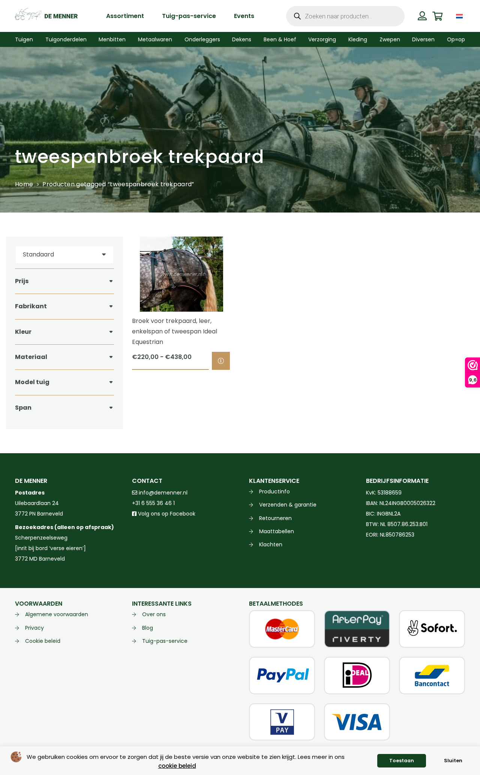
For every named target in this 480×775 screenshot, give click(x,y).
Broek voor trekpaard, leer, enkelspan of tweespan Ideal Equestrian (174, 331)
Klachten (270, 544)
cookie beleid (177, 766)
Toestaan (401, 760)
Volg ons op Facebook (165, 513)
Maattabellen (276, 531)
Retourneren (275, 518)
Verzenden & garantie (287, 504)
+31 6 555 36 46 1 (153, 503)
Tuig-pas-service (165, 641)
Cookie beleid (42, 641)
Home (24, 184)
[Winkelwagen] (437, 16)
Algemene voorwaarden (56, 614)
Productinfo (274, 491)
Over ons (154, 614)
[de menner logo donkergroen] (46, 16)
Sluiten (453, 760)
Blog (147, 628)
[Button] (422, 16)
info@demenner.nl (162, 492)
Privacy (34, 628)
